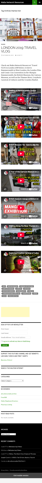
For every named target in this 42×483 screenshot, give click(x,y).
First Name (5, 329)
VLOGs (3, 44)
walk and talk (13, 296)
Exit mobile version (21, 475)
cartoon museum (8, 288)
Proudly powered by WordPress (18, 470)
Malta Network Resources (12, 2)
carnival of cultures (26, 286)
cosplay (18, 288)
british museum (12, 286)
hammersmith (21, 291)
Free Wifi (4, 397)
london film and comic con (11, 293)
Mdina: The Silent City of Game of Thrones (22, 454)
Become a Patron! (6, 360)
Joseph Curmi (5, 457)
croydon (27, 288)
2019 (4, 286)
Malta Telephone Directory (9, 401)
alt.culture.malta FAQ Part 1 (16, 461)
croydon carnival (8, 291)
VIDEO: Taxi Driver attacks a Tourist (23, 457)
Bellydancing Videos (15, 446)
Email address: (6, 337)
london (30, 291)
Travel (35, 293)
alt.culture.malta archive (8, 394)
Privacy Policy (4, 470)
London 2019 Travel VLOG (19, 49)
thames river (26, 293)
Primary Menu (39, 2)
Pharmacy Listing (6, 404)
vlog (4, 296)
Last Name (4, 333)
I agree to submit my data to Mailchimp (16, 341)
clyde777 (19, 55)
